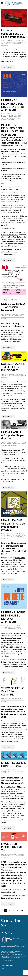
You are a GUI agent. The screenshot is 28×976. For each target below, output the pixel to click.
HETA (7, 40)
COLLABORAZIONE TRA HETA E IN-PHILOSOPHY (13, 367)
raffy (7, 533)
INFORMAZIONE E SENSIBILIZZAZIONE (11, 317)
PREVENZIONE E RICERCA (14, 628)
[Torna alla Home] (14, 3)
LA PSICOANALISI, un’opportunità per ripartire (12, 435)
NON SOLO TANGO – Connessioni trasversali (13, 307)
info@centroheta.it (5, 954)
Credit (2, 968)
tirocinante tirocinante (11, 314)
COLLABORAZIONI (11, 42)
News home (15, 43)
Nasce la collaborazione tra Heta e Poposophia (13, 34)
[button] (2, 3)
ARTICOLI (3, 42)
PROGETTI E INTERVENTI (7, 119)
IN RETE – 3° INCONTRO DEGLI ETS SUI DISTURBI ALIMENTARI (12, 105)
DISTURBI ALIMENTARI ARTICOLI (9, 627)
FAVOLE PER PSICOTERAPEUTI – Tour (13, 847)
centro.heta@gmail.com (17, 954)
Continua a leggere (8, 67)
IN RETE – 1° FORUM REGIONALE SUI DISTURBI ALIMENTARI (13, 617)
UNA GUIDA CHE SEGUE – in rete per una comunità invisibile (13, 525)
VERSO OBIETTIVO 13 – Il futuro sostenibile (12, 691)
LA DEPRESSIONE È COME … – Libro (13, 764)
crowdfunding (20, 558)
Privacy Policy (4, 965)
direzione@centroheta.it (20, 956)
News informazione (16, 118)
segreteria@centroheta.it (7, 956)
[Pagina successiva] (22, 910)
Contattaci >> (11, 923)
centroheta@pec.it (8, 960)
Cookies (11, 965)
